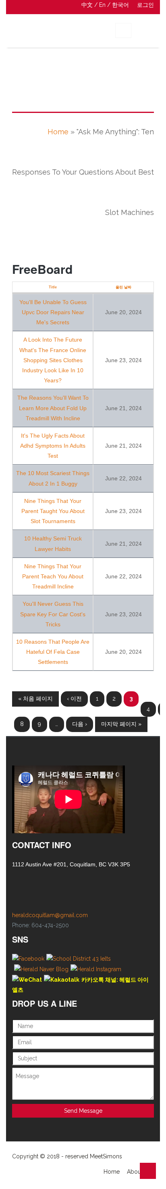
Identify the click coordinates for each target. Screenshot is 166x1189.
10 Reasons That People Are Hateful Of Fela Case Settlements (52, 651)
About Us (139, 1171)
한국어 (120, 5)
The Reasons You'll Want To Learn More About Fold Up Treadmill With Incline (53, 407)
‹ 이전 (74, 698)
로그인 (145, 5)
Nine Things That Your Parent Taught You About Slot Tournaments (53, 511)
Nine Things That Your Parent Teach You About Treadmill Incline (52, 576)
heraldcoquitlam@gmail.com (50, 915)
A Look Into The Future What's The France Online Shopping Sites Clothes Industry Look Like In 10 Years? (52, 360)
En (102, 5)
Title (53, 287)
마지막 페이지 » (121, 724)
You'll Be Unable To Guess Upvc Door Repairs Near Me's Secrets (53, 312)
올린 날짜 (123, 287)
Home (58, 131)
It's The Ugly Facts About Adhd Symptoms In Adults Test (52, 445)
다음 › (79, 724)
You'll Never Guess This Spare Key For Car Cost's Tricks (52, 614)
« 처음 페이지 (35, 698)
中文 (87, 5)
